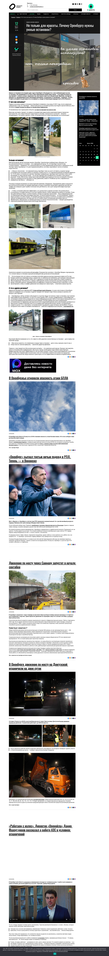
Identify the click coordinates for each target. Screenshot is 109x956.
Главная (13, 17)
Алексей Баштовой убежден (42, 290)
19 (85, 157)
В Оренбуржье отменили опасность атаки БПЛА (38, 378)
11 (83, 154)
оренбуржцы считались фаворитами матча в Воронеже (47, 525)
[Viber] (74, 357)
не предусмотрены (39, 802)
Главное (18, 17)
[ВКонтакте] (16, 37)
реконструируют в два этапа (54, 652)
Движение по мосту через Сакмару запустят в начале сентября (42, 567)
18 (83, 157)
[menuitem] (12, 13)
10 (80, 154)
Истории (32, 22)
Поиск (75, 9)
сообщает (70, 619)
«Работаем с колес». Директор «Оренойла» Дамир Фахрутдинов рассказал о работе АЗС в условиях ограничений (40, 835)
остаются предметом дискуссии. (45, 110)
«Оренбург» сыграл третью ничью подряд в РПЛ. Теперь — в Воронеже (40, 458)
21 (91, 157)
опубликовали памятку (20, 442)
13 (88, 154)
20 (88, 157)
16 (97, 154)
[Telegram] (16, 42)
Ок (55, 953)
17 (80, 157)
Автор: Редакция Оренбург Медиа (16, 54)
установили (41, 943)
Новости (37, 22)
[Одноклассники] (16, 40)
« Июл (80, 143)
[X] (73, 357)
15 (94, 154)
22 (94, 157)
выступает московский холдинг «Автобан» (29, 652)
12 (85, 154)
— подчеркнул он (67, 306)
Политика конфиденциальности (75, 951)
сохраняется (27, 887)
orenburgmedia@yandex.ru (36, 6)
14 (91, 154)
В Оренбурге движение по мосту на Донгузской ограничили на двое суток (38, 669)
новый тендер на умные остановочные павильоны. (31, 107)
